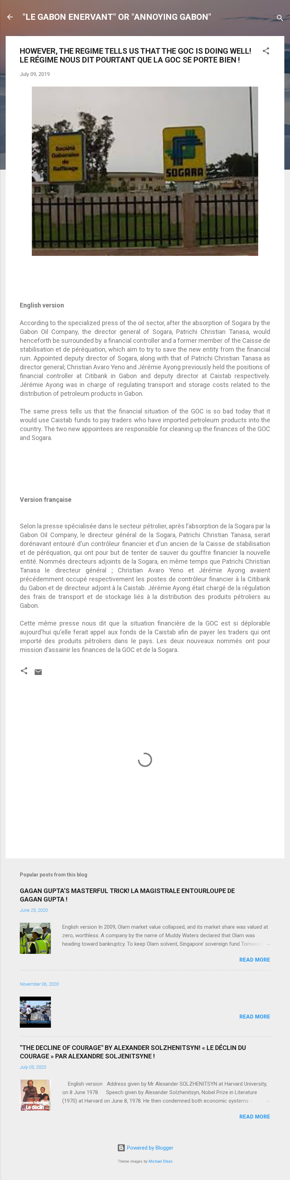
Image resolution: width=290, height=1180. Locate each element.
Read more (254, 960)
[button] (266, 52)
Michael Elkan (161, 1161)
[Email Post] (38, 674)
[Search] (280, 19)
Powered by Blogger (149, 1148)
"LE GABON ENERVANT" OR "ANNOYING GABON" (117, 17)
